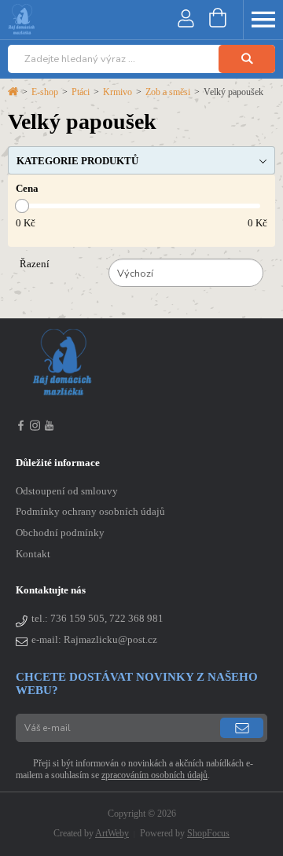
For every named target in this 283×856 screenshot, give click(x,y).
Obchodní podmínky (60, 532)
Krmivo (117, 92)
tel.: (97, 618)
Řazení (35, 264)
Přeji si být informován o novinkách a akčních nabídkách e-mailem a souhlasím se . (134, 769)
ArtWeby (112, 833)
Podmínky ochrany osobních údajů (90, 511)
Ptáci (81, 92)
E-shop (44, 92)
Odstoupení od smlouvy (67, 491)
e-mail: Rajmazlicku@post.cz (94, 639)
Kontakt (33, 554)
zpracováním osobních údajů (154, 775)
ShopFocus (208, 833)
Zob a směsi (167, 92)
